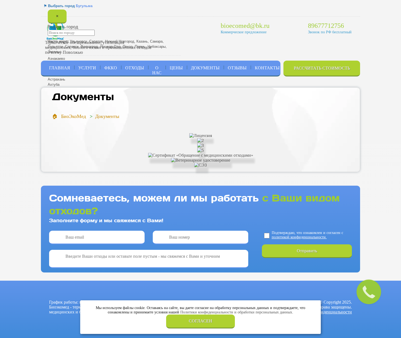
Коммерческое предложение (244, 32)
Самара (156, 41)
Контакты (267, 68)
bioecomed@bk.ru (245, 25)
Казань (142, 41)
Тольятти (55, 46)
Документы (205, 68)
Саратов (96, 41)
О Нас (156, 70)
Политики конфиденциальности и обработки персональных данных (236, 312)
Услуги (87, 68)
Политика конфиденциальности (322, 312)
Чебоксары (157, 46)
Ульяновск (78, 41)
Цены (176, 68)
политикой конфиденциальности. (299, 237)
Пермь (140, 46)
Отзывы (237, 68)
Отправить (307, 250)
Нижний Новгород (119, 41)
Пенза (128, 46)
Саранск (72, 46)
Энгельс (54, 51)
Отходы (134, 68)
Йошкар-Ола (110, 46)
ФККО (110, 68)
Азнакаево (56, 58)
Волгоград (89, 46)
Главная (59, 68)
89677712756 (326, 25)
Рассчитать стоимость (322, 68)
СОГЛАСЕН (200, 321)
